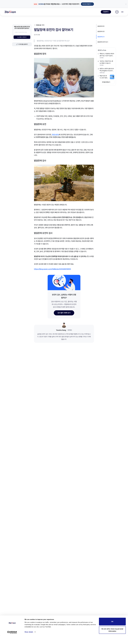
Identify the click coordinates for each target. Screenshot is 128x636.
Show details (29, 632)
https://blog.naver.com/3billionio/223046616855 (52, 269)
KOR (117, 11)
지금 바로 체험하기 (87, 4)
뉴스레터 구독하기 (22, 37)
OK (112, 621)
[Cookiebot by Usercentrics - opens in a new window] (12, 632)
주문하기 (106, 12)
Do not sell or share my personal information (112, 630)
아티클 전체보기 (106, 82)
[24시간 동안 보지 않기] (126, 4)
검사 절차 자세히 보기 (64, 313)
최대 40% (55, 135)
